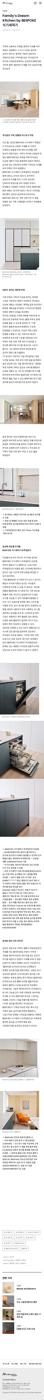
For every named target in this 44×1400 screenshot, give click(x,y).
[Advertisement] (22, 1206)
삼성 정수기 (30, 1238)
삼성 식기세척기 (33, 1232)
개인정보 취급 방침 (35, 1364)
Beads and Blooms (26, 1288)
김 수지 (18, 30)
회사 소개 (6, 1364)
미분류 (4, 11)
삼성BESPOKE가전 (10, 1249)
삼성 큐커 (7, 1243)
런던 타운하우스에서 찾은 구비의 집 (29, 1316)
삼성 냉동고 (8, 1232)
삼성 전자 (19, 1238)
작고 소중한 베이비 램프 (27, 1302)
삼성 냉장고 (20, 1232)
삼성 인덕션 (8, 1238)
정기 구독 (23, 1364)
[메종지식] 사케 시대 (26, 1329)
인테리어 (24, 1249)
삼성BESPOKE (19, 1243)
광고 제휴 (14, 1364)
